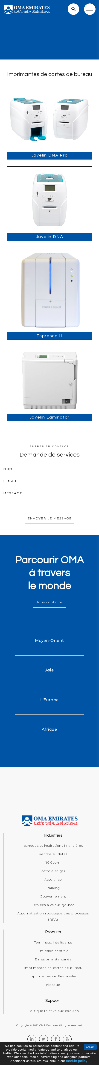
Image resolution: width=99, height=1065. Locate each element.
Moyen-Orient (49, 640)
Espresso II (49, 336)
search (73, 9)
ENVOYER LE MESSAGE (49, 518)
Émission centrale (53, 951)
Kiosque (53, 985)
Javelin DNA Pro (49, 155)
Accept (90, 1047)
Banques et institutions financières (53, 845)
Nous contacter (49, 602)
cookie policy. (77, 1060)
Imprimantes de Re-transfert (53, 976)
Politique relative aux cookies (53, 1011)
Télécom (53, 862)
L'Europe (49, 700)
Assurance (53, 879)
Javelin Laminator (49, 417)
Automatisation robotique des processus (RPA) (53, 916)
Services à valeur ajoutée (53, 905)
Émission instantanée (53, 959)
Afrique (49, 729)
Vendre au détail (53, 854)
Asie (49, 670)
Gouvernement (53, 896)
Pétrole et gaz (53, 871)
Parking (53, 888)
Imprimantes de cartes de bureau (53, 968)
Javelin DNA (49, 237)
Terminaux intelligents (53, 942)
